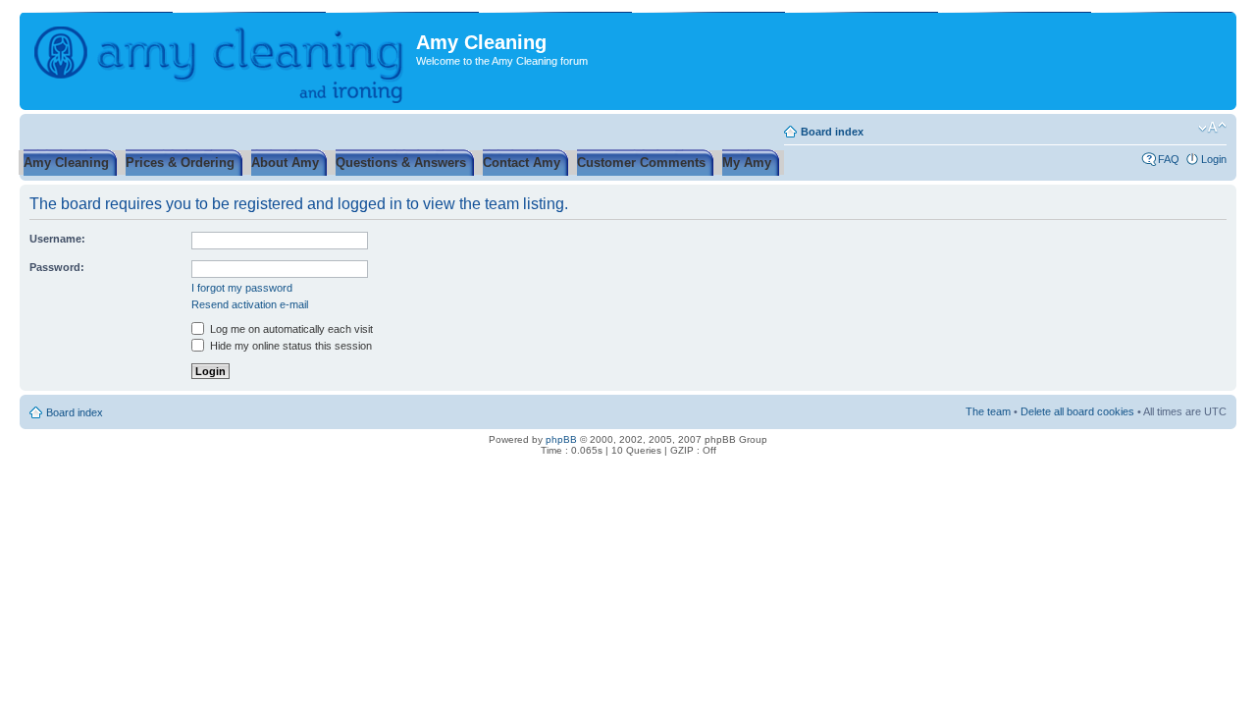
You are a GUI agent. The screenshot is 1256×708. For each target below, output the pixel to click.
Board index (832, 131)
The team (988, 411)
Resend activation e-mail (249, 304)
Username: (57, 239)
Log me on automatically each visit (290, 329)
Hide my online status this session (289, 346)
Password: (56, 267)
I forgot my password (241, 288)
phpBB (561, 439)
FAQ (1168, 159)
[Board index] (220, 61)
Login (1214, 159)
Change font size (1212, 127)
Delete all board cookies (1077, 411)
